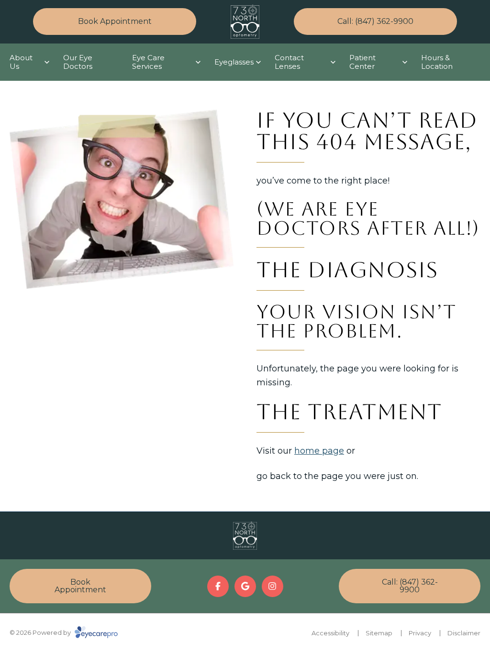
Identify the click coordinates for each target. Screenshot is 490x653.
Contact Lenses (289, 62)
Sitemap (379, 633)
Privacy (420, 633)
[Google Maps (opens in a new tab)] (245, 586)
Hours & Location (437, 62)
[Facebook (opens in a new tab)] (218, 586)
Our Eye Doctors (77, 62)
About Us (21, 62)
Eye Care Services (148, 62)
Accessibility (330, 633)
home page (319, 451)
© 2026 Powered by (41, 632)
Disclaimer (463, 633)
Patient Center (362, 62)
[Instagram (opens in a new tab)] (272, 586)
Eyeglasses (234, 61)
